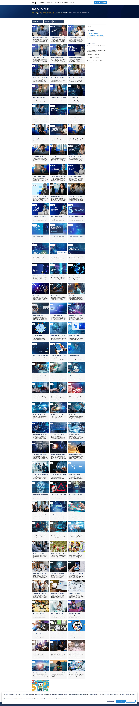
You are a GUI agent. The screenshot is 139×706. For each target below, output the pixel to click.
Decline (130, 701)
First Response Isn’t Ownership (93, 54)
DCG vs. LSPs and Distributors (93, 57)
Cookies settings (110, 701)
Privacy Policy (21, 695)
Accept (120, 701)
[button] (42, 2)
